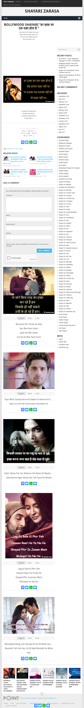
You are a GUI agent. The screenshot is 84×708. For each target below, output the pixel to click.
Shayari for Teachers (65, 295)
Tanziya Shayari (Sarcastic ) (67, 325)
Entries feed (62, 342)
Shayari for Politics (64, 275)
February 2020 (63, 110)
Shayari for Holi (64, 234)
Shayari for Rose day (65, 284)
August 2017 (63, 126)
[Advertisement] (28, 57)
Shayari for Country (65, 204)
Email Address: (11, 224)
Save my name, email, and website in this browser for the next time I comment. (27, 245)
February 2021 (63, 102)
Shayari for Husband (65, 240)
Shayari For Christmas (65, 201)
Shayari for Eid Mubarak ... (51, 1)
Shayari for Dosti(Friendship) (68, 212)
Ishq (16, 148)
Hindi (30, 318)
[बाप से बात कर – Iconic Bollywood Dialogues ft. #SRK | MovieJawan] (9, 673)
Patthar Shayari (64, 173)
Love (12, 703)
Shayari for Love (64, 259)
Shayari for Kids (64, 253)
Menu (6, 18)
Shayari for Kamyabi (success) (68, 248)
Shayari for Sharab (64, 286)
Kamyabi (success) (67, 703)
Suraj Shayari (63, 317)
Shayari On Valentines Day (67, 311)
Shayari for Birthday (65, 190)
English (21, 318)
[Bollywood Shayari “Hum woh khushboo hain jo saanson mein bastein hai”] (22, 673)
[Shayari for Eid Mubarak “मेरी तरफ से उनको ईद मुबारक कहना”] (75, 673)
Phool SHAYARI (64, 176)
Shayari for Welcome (65, 303)
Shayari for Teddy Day (66, 298)
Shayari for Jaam (64, 245)
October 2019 (63, 121)
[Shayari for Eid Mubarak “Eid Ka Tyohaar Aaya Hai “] (35, 673)
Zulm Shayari (63, 331)
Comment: (9, 195)
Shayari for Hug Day (65, 237)
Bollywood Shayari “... (31, 1)
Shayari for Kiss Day (65, 256)
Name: (8, 215)
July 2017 (62, 129)
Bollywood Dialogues (65, 143)
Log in (61, 339)
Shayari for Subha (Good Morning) (70, 292)
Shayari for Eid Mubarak (66, 217)
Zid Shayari (62, 328)
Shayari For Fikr (64, 229)
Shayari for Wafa (64, 300)
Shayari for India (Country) (67, 242)
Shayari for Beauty (64, 182)
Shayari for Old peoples (66, 273)
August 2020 (63, 107)
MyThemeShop (50, 698)
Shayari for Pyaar (64, 281)
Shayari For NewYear (65, 270)
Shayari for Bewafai (65, 184)
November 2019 (64, 118)
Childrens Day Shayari (66, 148)
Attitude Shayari (64, 140)
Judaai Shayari (63, 162)
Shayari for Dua (64, 215)
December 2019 (64, 115)
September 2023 (64, 96)
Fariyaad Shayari (64, 151)
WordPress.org (63, 347)
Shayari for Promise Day (66, 278)
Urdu (37, 318)
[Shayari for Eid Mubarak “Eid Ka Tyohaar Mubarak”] (61, 673)
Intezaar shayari (64, 160)
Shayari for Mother (65, 267)
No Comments (7, 165)
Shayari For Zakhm (64, 309)
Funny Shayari (63, 154)
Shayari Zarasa (42, 11)
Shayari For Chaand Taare (67, 193)
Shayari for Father (64, 226)
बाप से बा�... (18, 1)
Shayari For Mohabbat (66, 264)
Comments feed (64, 344)
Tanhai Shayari (63, 322)
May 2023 (62, 99)
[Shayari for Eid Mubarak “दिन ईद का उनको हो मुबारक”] (48, 673)
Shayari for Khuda (64, 251)
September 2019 (64, 124)
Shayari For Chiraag (65, 195)
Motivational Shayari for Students (69, 168)
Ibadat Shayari (63, 157)
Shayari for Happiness (66, 231)
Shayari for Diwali (64, 209)
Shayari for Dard (64, 206)
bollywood (10, 148)
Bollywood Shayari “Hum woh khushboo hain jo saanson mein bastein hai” (69, 65)
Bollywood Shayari (64, 146)
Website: (8, 233)
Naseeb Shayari (63, 171)
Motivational (21, 703)
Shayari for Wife (64, 306)
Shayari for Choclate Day (66, 198)
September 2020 (64, 104)
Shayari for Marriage (65, 262)
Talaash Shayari (64, 320)
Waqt (20, 148)
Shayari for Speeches (65, 289)
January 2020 (63, 113)
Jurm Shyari (62, 165)
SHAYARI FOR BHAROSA (66, 187)
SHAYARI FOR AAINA (65, 179)
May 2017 (62, 132)
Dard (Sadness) (52, 703)
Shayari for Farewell (65, 223)
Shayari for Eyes (64, 220)
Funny (5, 703)
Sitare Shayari (63, 314)
